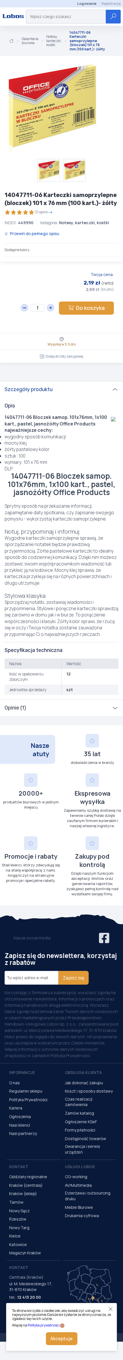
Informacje (22, 1072)
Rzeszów (17, 1219)
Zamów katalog (79, 1113)
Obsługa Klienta (83, 1072)
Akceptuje (61, 1338)
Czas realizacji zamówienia (78, 1101)
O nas (14, 1082)
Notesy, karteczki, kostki (53, 41)
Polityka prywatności (43, 1325)
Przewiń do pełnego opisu (34, 233)
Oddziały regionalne (28, 1176)
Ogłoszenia (20, 1116)
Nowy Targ (19, 1227)
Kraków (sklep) (23, 1193)
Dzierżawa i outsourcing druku (87, 1195)
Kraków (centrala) (26, 1185)
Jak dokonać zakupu (84, 1082)
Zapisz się (73, 978)
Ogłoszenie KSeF (81, 1121)
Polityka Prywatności (28, 1099)
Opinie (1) (15, 708)
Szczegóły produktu (29, 389)
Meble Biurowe (79, 1207)
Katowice (18, 1244)
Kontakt (18, 1166)
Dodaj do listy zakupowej (64, 356)
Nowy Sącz (19, 1210)
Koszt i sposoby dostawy (89, 1091)
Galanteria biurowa (30, 41)
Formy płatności (80, 1130)
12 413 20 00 (29, 1297)
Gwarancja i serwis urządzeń (82, 1149)
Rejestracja (111, 3)
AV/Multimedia (78, 1185)
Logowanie (86, 3)
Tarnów (16, 1202)
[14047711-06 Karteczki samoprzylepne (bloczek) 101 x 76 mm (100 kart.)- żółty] (51, 107)
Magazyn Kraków (25, 1252)
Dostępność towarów (85, 1138)
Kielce (15, 1236)
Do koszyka (90, 307)
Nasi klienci (19, 1125)
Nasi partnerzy (23, 1133)
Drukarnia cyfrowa (82, 1215)
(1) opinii (41, 212)
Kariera (15, 1108)
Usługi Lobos (80, 1166)
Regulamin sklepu (25, 1091)
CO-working (76, 1176)
